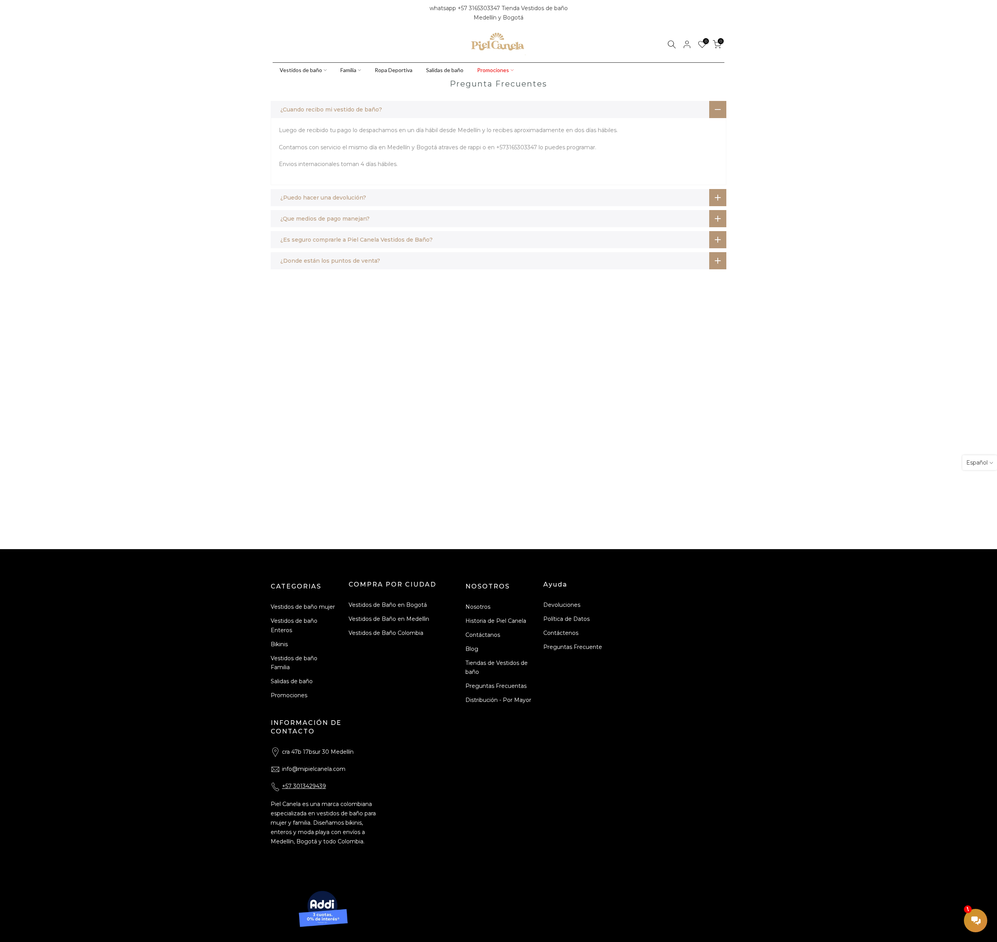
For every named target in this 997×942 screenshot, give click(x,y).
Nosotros (477, 606)
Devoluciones (561, 604)
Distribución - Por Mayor (498, 699)
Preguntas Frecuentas (496, 685)
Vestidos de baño (301, 70)
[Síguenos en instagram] (289, 13)
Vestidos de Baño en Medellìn (389, 618)
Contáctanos (482, 634)
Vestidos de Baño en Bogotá (388, 604)
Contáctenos (560, 632)
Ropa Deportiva (393, 70)
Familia (348, 70)
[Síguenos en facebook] (276, 13)
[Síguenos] (302, 13)
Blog (471, 648)
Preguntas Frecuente (572, 646)
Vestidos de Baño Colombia (386, 632)
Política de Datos (566, 618)
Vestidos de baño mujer (303, 606)
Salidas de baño (444, 70)
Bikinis (279, 644)
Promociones (493, 70)
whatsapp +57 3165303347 (466, 8)
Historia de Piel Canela (495, 620)
